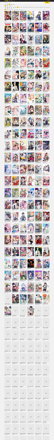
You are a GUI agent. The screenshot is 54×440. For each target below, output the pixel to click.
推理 (30, 7)
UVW (19, 9)
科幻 (19, 7)
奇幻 (21, 7)
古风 (11, 7)
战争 (36, 7)
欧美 (13, 4)
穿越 (25, 7)
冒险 (28, 7)
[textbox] (25, 2)
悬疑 (15, 7)
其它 (11, 8)
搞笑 (40, 7)
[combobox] (25, 2)
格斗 (34, 7)
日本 (9, 4)
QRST (17, 9)
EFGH (10, 9)
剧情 (17, 7)
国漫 (7, 4)
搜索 (47, 2)
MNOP (14, 9)
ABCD (7, 9)
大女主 (42, 7)
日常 (5, 8)
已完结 (10, 5)
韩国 (11, 4)
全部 (5, 4)
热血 (38, 7)
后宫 (49, 7)
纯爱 (9, 7)
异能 (13, 7)
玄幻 (23, 7)
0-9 (23, 9)
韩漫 (7, 8)
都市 (45, 7)
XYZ (21, 9)
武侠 (32, 7)
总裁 (47, 7)
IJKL (12, 9)
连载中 (7, 5)
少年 (9, 8)
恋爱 (7, 7)
